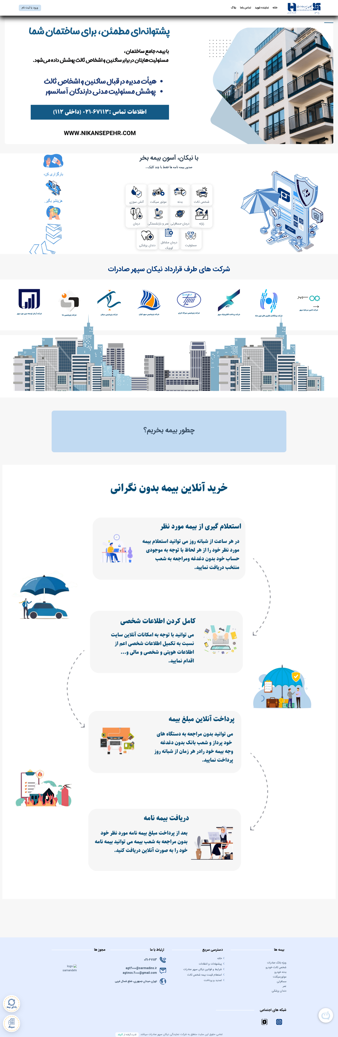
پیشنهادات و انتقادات (210, 964)
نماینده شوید (262, 8)
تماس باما (245, 8)
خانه (275, 8)
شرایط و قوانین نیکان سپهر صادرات (202, 969)
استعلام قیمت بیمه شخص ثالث (204, 975)
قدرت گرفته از (127, 1035)
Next (316, 304)
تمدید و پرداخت (213, 980)
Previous (21, 304)
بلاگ (233, 8)
